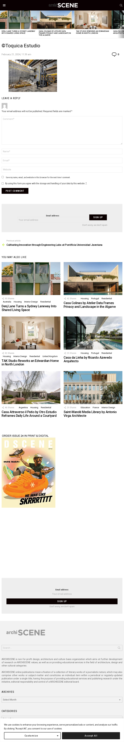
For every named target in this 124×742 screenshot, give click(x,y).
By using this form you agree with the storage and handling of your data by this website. (46, 183)
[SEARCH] (121, 5)
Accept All (91, 735)
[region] (62, 730)
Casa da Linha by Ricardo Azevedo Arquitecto (88, 359)
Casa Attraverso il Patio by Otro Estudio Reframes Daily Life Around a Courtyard (29, 414)
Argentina (23, 407)
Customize (31, 735)
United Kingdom (50, 356)
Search (119, 648)
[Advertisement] (62, 544)
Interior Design (31, 302)
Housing (18, 302)
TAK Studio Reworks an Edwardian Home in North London (92, 32)
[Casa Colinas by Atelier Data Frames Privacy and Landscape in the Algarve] (55, 19)
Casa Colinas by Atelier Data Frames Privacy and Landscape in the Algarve (55, 33)
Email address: (52, 215)
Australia (7, 302)
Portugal (95, 298)
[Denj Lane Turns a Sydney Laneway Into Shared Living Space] (18, 19)
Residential (45, 302)
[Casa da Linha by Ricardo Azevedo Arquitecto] (93, 333)
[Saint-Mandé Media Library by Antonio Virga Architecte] (93, 387)
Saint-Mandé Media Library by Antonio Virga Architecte (90, 414)
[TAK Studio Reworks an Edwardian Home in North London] (93, 19)
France (96, 407)
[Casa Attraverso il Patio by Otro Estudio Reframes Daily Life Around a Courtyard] (31, 387)
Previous (1, 24)
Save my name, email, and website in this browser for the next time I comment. (38, 177)
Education (85, 407)
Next (122, 24)
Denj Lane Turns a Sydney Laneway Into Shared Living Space (18, 32)
